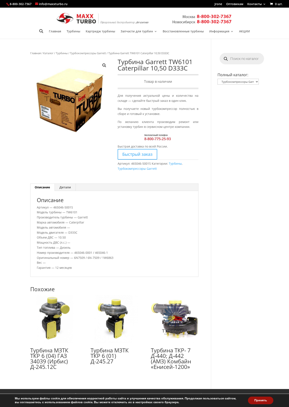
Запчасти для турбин (137, 31)
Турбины (73, 31)
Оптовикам (234, 4)
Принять (260, 400)
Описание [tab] (42, 187)
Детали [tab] (65, 187)
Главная (55, 31)
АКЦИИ (244, 31)
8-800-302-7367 (21, 4)
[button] (104, 65)
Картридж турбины (100, 31)
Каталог (48, 53)
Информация (219, 31)
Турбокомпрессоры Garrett (88, 53)
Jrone (218, 4)
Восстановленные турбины (183, 31)
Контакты (254, 4)
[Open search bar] (41, 31)
